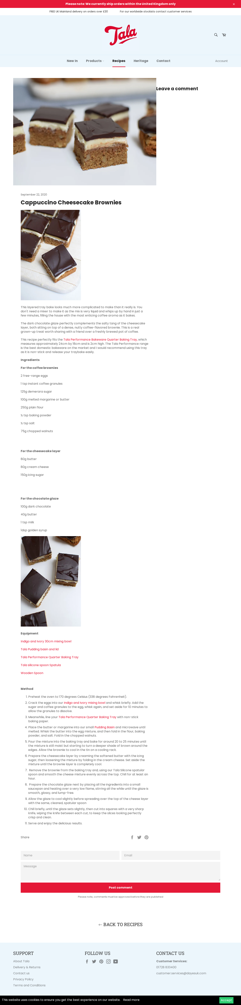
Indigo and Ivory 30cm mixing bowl (46, 641)
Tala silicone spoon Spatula (41, 665)
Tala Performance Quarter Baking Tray (50, 657)
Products (94, 61)
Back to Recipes (122, 924)
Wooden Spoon (32, 673)
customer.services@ (171, 973)
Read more (131, 1000)
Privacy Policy (23, 979)
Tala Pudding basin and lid (40, 649)
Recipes (118, 61)
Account (221, 61)
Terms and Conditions (29, 985)
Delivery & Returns (26, 967)
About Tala (21, 961)
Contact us (21, 973)
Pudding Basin (105, 727)
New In (72, 61)
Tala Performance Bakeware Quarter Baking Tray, (100, 339)
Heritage (141, 61)
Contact (163, 61)
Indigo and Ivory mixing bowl (84, 703)
